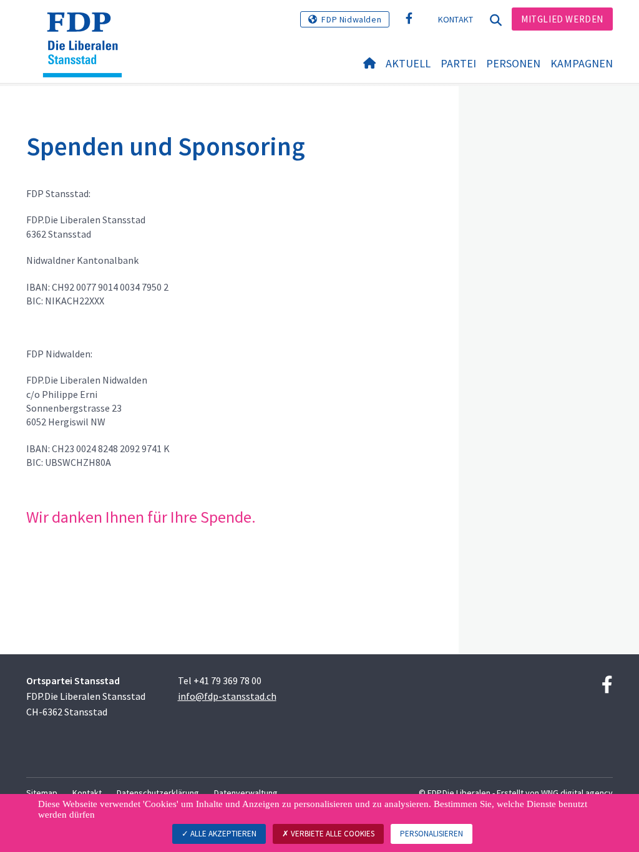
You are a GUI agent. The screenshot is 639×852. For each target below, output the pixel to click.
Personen (513, 63)
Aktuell (408, 63)
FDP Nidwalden (351, 19)
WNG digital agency (577, 792)
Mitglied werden (562, 19)
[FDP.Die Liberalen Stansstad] (87, 28)
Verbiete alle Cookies (331, 833)
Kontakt (456, 19)
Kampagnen (581, 63)
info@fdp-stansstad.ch (227, 696)
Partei (458, 63)
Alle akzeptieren (222, 833)
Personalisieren (431, 833)
